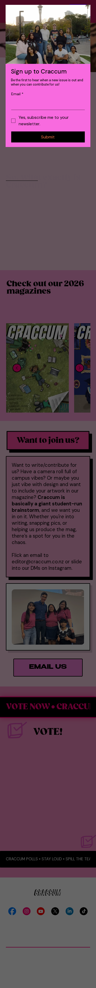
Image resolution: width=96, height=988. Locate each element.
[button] (85, 10)
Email (17, 93)
